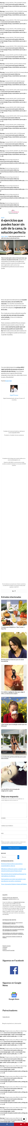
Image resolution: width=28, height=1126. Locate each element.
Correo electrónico (7, 825)
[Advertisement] (14, 284)
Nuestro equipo (7, 945)
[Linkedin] (13, 591)
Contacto (5, 947)
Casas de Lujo (6, 1016)
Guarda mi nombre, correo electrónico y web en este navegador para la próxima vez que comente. (13, 843)
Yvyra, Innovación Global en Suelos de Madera (14, 884)
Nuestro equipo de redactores (10, 897)
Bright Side (8, 381)
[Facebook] (15, 591)
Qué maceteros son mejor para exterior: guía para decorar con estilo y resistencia (13, 933)
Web (2, 833)
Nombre (3, 818)
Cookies (5, 948)
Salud (2, 217)
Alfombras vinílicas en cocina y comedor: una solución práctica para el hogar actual (13, 926)
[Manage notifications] (24, 1123)
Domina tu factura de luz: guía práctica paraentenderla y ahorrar (13, 923)
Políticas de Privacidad (8, 950)
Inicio (2, 236)
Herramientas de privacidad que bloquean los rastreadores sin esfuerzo (13, 930)
